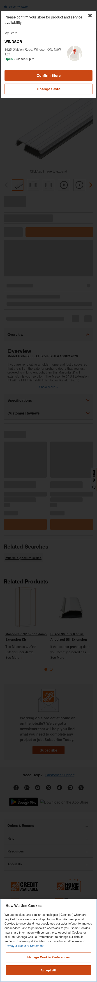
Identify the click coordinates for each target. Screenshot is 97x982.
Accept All (48, 970)
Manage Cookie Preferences (48, 957)
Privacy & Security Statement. (24, 945)
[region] (48, 940)
